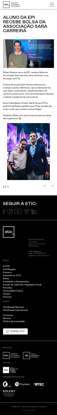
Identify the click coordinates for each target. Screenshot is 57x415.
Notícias (7, 318)
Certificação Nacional (13, 307)
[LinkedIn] (34, 213)
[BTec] (40, 385)
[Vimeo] (27, 213)
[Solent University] (10, 394)
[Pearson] (24, 385)
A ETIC (6, 266)
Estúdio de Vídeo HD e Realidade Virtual (22, 285)
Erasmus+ (7, 272)
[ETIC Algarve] (13, 371)
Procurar (7, 297)
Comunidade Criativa (13, 291)
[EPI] (33, 357)
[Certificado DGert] (8, 385)
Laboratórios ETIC (12, 275)
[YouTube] (19, 213)
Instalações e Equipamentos (16, 282)
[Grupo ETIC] (13, 357)
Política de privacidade (14, 321)
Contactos (8, 315)
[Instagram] (11, 213)
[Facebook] (5, 213)
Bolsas (6, 278)
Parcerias (7, 288)
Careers (7, 294)
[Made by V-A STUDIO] (28, 410)
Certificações (9, 269)
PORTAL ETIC (17, 331)
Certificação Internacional (15, 310)
